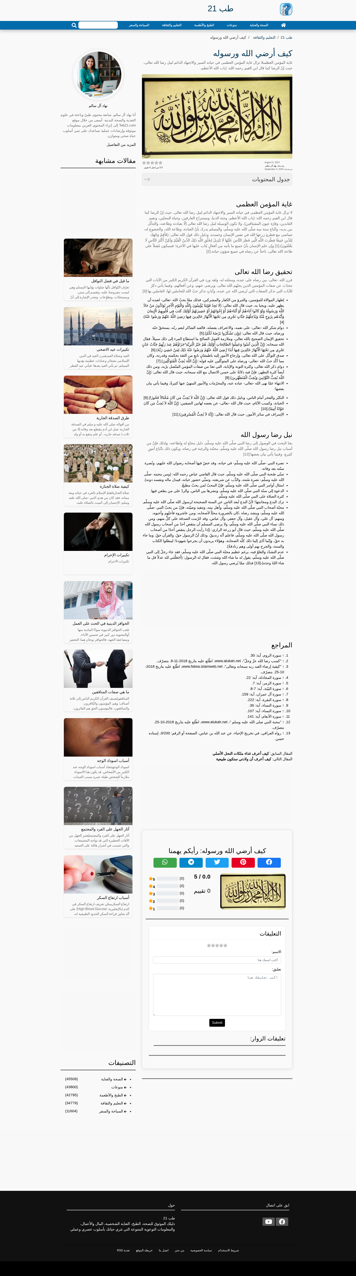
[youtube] (268, 1222)
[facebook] (282, 1222)
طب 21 (286, 37)
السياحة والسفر (139, 25)
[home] (283, 25)
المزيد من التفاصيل (121, 145)
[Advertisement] (217, 598)
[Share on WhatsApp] (165, 863)
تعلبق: (276, 969)
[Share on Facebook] (269, 863)
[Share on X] (217, 863)
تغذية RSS (123, 1250)
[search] (74, 25)
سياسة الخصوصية (201, 1250)
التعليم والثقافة (172, 25)
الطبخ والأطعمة (204, 25)
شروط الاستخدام (228, 1250)
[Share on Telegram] (191, 863)
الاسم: (276, 952)
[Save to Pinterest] (243, 863)
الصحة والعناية (259, 25)
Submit (217, 1022)
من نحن (179, 1250)
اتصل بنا (164, 1250)
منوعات (232, 25)
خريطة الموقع (144, 1250)
